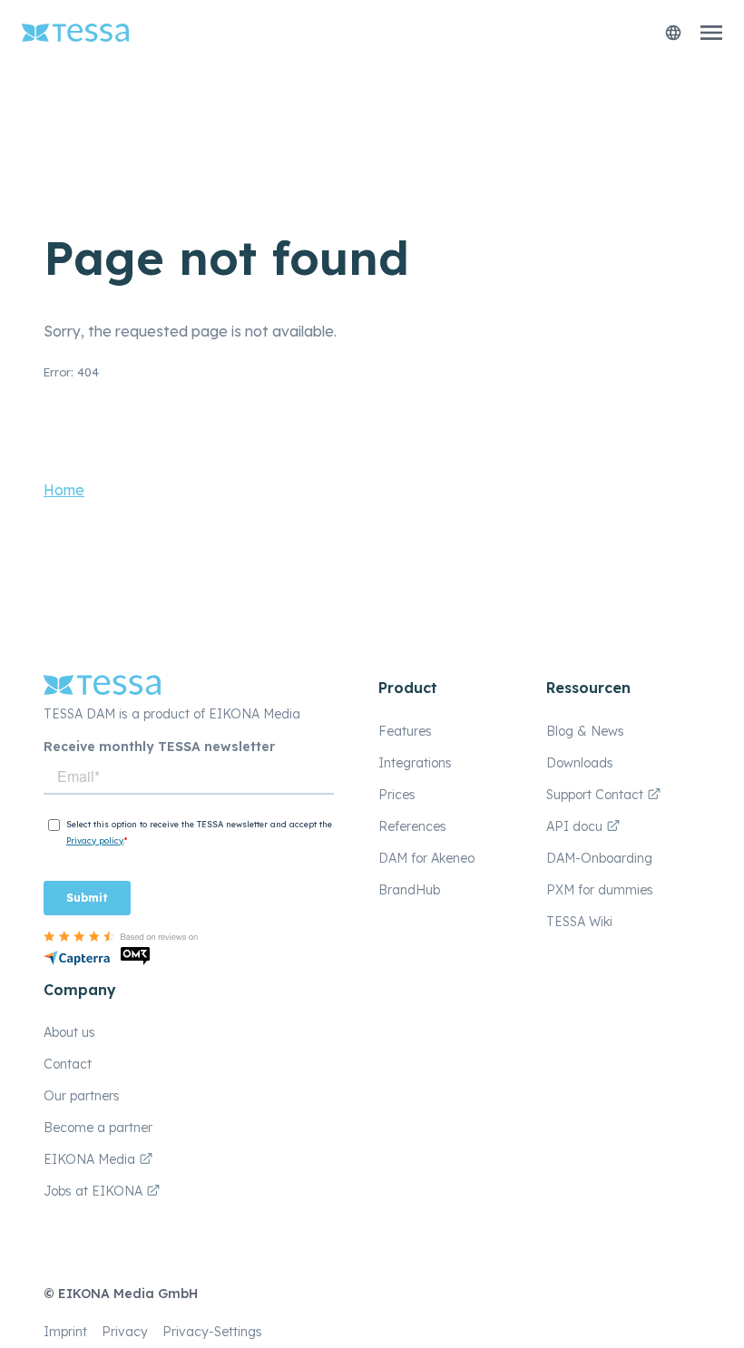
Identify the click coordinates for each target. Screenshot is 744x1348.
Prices (397, 794)
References (412, 826)
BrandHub (409, 890)
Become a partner (98, 1127)
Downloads (579, 763)
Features (405, 731)
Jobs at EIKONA (95, 1191)
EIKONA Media (89, 1159)
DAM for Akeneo (426, 858)
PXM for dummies (599, 890)
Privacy (125, 1332)
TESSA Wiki (579, 921)
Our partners (82, 1096)
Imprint (65, 1332)
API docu (576, 826)
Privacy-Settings (212, 1332)
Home (64, 490)
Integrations (415, 763)
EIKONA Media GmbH (128, 1293)
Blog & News (585, 731)
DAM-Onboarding (599, 858)
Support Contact (596, 794)
